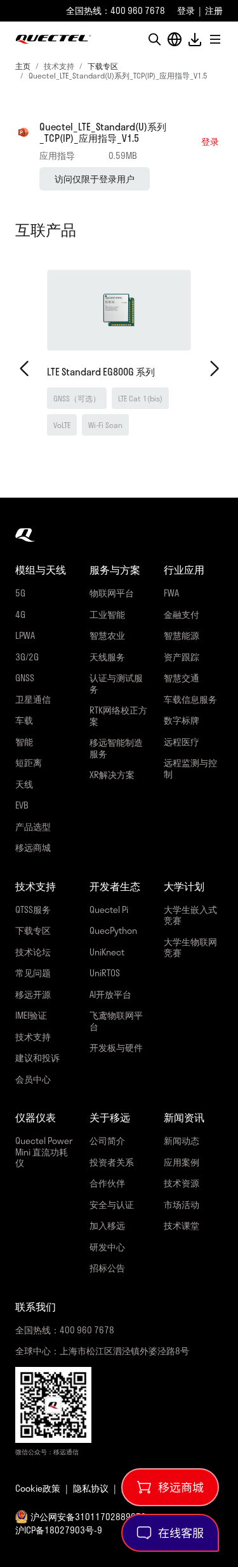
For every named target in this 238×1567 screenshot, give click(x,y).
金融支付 (181, 614)
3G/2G (27, 657)
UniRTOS (104, 972)
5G (20, 593)
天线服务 (107, 657)
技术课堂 (181, 1225)
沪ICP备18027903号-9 (58, 1530)
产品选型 (33, 826)
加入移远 (107, 1225)
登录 (186, 10)
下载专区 (103, 66)
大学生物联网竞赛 (190, 947)
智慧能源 (181, 635)
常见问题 (33, 972)
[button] (154, 39)
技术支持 (33, 1036)
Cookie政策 (37, 1488)
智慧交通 (181, 677)
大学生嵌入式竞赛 (190, 915)
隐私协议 (91, 1488)
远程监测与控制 (190, 768)
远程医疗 (181, 741)
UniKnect (106, 952)
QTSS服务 (33, 909)
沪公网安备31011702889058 (88, 1516)
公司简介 (107, 1140)
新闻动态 (181, 1140)
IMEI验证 (31, 1015)
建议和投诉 (37, 1057)
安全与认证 (111, 1204)
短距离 (28, 762)
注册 (214, 10)
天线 (24, 784)
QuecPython (113, 930)
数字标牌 (181, 720)
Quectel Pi (108, 909)
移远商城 (33, 847)
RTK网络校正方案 (118, 715)
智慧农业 (107, 635)
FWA (171, 593)
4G (20, 614)
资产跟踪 (181, 657)
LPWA (25, 635)
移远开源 (33, 994)
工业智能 (107, 614)
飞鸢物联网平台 (116, 1021)
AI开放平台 (110, 994)
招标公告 (107, 1267)
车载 (24, 720)
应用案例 (181, 1162)
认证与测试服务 (116, 683)
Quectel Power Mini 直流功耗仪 (44, 1151)
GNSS (24, 677)
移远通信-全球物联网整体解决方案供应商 (53, 39)
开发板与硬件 (116, 1047)
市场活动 (181, 1204)
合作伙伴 (107, 1183)
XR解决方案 (112, 774)
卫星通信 (33, 699)
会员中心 (33, 1079)
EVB (22, 805)
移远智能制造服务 (116, 748)
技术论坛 (33, 952)
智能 (24, 741)
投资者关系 (111, 1162)
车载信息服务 (190, 699)
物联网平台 (111, 593)
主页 (22, 66)
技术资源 (181, 1183)
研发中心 (107, 1247)
